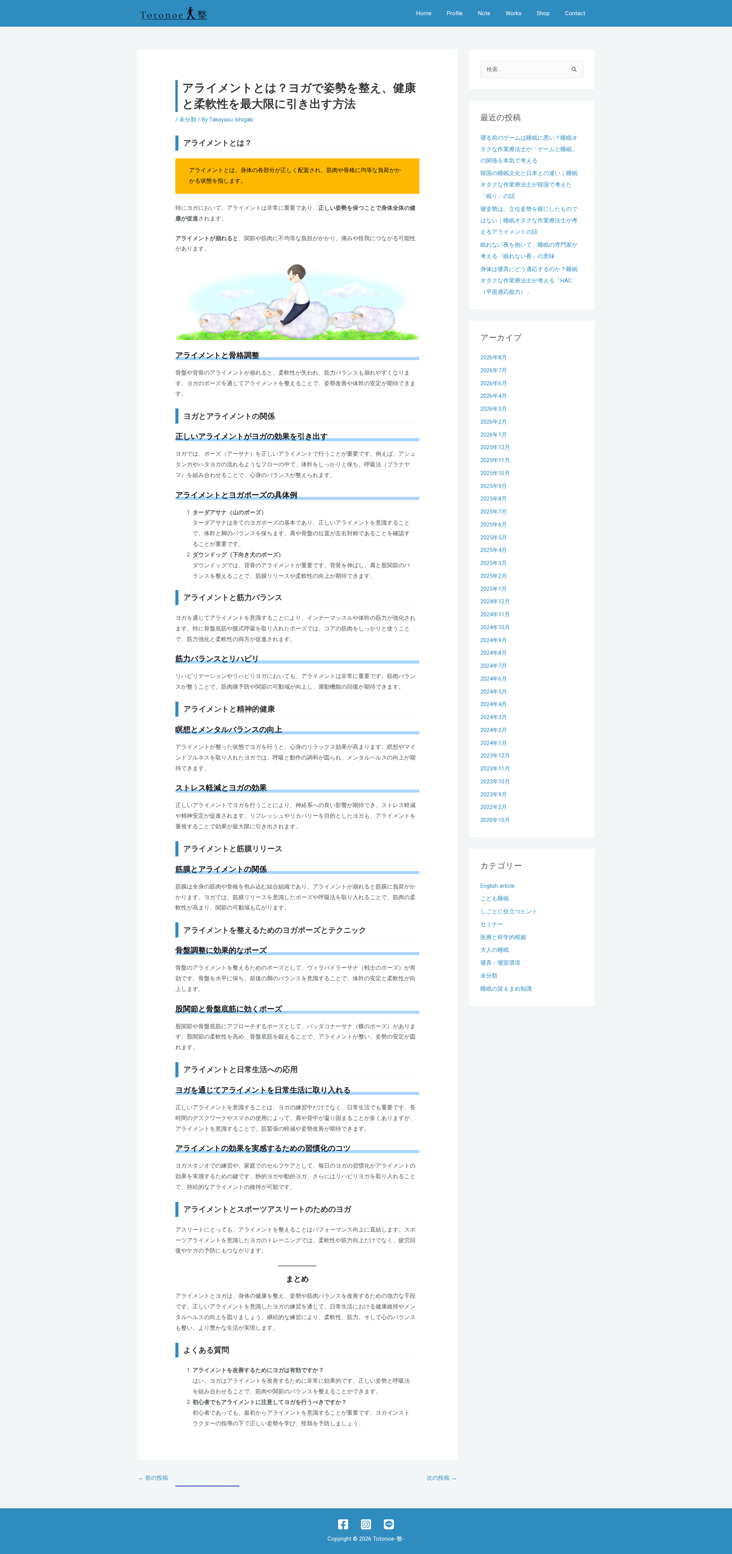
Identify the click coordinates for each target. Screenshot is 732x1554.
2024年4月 (493, 704)
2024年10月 (495, 627)
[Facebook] (343, 1524)
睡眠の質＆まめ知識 (506, 988)
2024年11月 (495, 614)
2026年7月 (493, 370)
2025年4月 (493, 550)
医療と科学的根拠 (503, 937)
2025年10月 (495, 473)
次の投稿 (442, 1477)
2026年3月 (493, 408)
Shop (543, 13)
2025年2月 (493, 576)
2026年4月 (493, 395)
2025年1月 (493, 589)
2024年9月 (493, 640)
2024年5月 (493, 691)
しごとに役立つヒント (509, 911)
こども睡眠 (494, 898)
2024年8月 (493, 652)
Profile (455, 13)
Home (424, 13)
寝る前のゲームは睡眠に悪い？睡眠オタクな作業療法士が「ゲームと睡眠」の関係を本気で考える (529, 149)
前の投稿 (153, 1477)
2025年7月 (493, 511)
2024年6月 (493, 678)
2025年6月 (493, 524)
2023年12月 (495, 755)
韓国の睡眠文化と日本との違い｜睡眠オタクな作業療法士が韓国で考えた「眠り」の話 (529, 184)
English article (497, 885)
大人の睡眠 (494, 949)
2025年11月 (495, 460)
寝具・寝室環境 (500, 962)
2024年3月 (493, 717)
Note (484, 13)
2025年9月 (493, 486)
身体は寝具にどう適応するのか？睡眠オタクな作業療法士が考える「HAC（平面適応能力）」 (529, 280)
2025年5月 (493, 537)
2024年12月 (495, 601)
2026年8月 (493, 357)
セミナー (491, 924)
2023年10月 (495, 781)
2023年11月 (495, 768)
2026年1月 (493, 434)
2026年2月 (493, 421)
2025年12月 (495, 447)
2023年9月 (493, 794)
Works (514, 13)
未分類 (187, 119)
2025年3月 (493, 563)
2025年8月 (493, 498)
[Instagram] (366, 1524)
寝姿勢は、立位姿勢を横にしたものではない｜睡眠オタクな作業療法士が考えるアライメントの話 (529, 220)
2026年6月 (493, 383)
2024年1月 (493, 743)
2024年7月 (493, 665)
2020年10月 (495, 820)
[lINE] (389, 1524)
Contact (575, 13)
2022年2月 (493, 807)
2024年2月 (493, 730)
